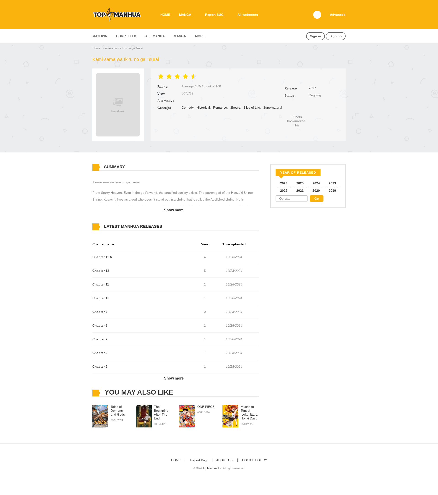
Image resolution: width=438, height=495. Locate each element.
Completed (126, 36)
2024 (316, 183)
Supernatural (272, 107)
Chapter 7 (99, 339)
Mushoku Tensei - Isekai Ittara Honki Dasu (249, 412)
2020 (316, 190)
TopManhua (210, 468)
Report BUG (214, 14)
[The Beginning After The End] (144, 416)
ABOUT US (224, 460)
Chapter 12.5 (102, 257)
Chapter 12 (100, 270)
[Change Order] (171, 226)
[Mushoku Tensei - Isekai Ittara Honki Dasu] (230, 416)
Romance (220, 107)
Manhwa (99, 36)
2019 (332, 190)
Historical (203, 107)
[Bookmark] (296, 109)
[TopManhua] (118, 14)
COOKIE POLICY (254, 460)
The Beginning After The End (161, 412)
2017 (312, 88)
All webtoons (247, 14)
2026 (283, 183)
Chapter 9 (99, 312)
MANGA (185, 14)
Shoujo (235, 107)
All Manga (155, 36)
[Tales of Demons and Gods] (100, 416)
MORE (200, 36)
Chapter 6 (99, 353)
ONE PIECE (205, 407)
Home (96, 48)
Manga (180, 36)
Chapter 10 (100, 298)
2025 (300, 183)
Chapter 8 (99, 325)
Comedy (187, 107)
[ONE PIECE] (187, 416)
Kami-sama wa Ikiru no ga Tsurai (123, 48)
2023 (332, 183)
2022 (283, 190)
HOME (165, 14)
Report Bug (198, 460)
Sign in (315, 36)
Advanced (338, 14)
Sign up (336, 36)
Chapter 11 (100, 284)
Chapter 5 (99, 366)
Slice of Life (251, 107)
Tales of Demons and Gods (118, 410)
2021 (300, 190)
